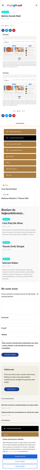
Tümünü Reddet (20, 466)
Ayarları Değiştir (20, 461)
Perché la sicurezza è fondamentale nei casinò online (19, 405)
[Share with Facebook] (3, 30)
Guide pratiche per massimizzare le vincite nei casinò (20, 412)
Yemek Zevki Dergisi (13, 246)
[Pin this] (13, 30)
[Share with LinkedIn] (10, 30)
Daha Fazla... (11, 389)
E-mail (4, 328)
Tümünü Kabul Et (20, 456)
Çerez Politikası (13, 451)
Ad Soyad (5, 317)
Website (4, 335)
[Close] (38, 437)
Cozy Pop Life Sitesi (12, 223)
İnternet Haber (10, 263)
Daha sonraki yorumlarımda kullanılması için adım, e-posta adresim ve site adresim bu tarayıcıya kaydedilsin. (20, 345)
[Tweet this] (6, 30)
